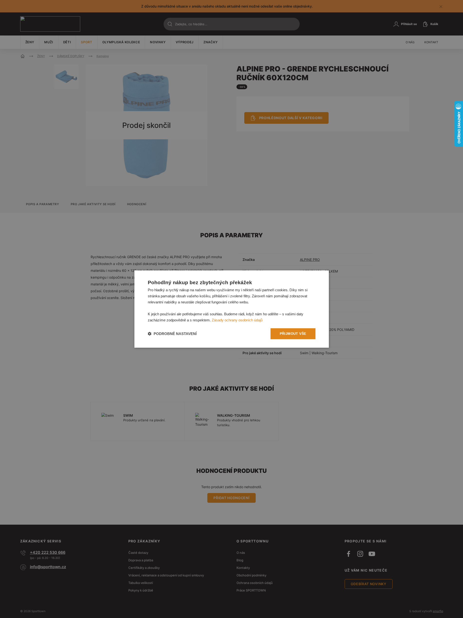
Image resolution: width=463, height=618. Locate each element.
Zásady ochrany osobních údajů (237, 320)
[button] (172, 333)
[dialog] (231, 309)
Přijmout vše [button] (293, 333)
